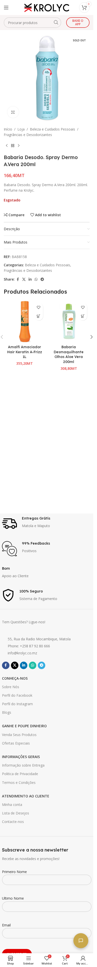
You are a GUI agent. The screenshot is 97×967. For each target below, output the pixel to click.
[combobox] (32, 22)
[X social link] (24, 279)
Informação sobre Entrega (23, 765)
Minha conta (12, 804)
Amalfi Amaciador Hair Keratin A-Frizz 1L (24, 352)
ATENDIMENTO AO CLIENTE (25, 796)
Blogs (6, 712)
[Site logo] (46, 7)
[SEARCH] (56, 22)
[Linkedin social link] (30, 279)
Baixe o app (77, 22)
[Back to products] (13, 146)
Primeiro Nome (14, 871)
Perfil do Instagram (17, 703)
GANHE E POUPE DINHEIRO (24, 725)
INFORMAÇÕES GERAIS (21, 756)
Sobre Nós (10, 686)
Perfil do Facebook (17, 695)
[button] (38, 316)
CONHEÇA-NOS (15, 678)
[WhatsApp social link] (36, 279)
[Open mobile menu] (6, 8)
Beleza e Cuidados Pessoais (52, 129)
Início (8, 129)
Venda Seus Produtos (19, 734)
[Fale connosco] (80, 940)
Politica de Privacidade (20, 773)
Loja (21, 129)
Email (6, 925)
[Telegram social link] (42, 279)
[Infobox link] (47, 523)
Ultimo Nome (13, 898)
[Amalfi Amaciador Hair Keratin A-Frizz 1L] (25, 321)
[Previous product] (7, 146)
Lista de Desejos (15, 813)
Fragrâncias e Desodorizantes (28, 134)
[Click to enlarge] (13, 112)
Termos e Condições (19, 782)
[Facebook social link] (18, 279)
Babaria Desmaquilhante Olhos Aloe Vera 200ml (69, 354)
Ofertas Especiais (16, 743)
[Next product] (19, 146)
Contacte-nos (13, 821)
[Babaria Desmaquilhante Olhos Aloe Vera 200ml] (69, 321)
